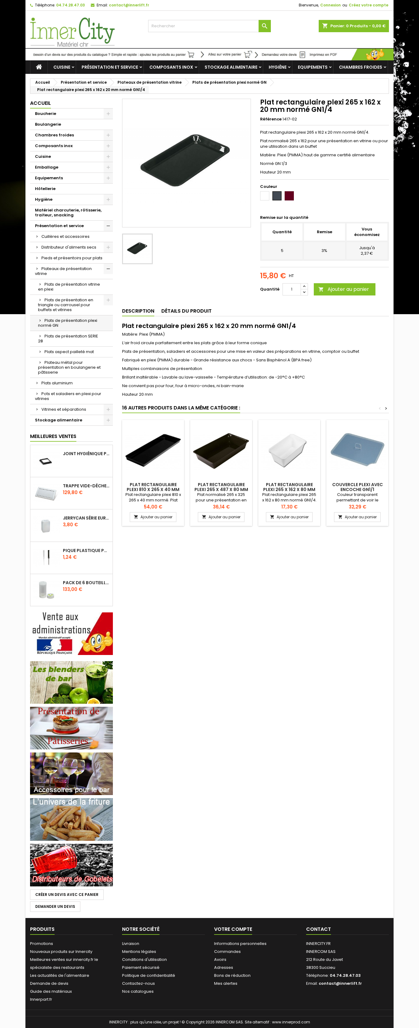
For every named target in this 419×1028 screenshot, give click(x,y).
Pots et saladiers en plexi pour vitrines (68, 396)
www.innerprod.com (291, 1022)
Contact (318, 929)
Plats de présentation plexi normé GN (67, 323)
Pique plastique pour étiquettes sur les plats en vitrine (86, 550)
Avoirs (220, 959)
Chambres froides (360, 67)
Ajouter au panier (343, 289)
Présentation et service (110, 67)
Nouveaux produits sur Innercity (61, 951)
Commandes (227, 951)
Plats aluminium (57, 383)
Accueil (40, 103)
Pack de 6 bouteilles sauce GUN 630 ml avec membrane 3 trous (86, 582)
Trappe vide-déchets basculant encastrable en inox (86, 485)
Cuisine (61, 67)
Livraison (130, 943)
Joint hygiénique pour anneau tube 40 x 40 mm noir (86, 453)
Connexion (330, 5)
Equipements (313, 67)
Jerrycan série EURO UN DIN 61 (86, 518)
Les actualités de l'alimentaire (59, 975)
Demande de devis (49, 983)
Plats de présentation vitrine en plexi (69, 286)
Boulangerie (48, 124)
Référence (271, 119)
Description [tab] (138, 310)
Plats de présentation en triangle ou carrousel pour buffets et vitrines (65, 305)
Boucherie (45, 113)
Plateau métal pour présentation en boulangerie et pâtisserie (69, 367)
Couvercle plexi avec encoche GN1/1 (357, 487)
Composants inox (171, 67)
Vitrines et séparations (63, 409)
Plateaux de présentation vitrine (63, 271)
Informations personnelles (240, 943)
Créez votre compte (368, 5)
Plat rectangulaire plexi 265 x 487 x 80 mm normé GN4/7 (221, 489)
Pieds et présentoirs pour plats (71, 258)
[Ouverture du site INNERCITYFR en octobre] (209, 54)
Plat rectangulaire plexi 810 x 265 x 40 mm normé (153, 489)
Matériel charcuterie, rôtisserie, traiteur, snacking (68, 212)
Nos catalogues (138, 991)
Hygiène (277, 67)
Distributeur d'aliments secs (68, 247)
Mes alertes (225, 983)
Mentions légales (139, 951)
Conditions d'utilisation (144, 959)
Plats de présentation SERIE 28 (68, 338)
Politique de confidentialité (148, 975)
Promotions (41, 943)
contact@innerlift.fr (129, 5)
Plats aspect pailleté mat (69, 352)
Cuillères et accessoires (65, 236)
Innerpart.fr (41, 999)
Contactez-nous (138, 983)
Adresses (223, 967)
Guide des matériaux (51, 991)
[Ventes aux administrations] (71, 633)
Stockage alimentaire (231, 67)
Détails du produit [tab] (186, 310)
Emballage (46, 167)
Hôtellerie (45, 189)
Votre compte (233, 929)
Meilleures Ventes (53, 436)
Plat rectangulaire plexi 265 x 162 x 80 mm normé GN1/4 (289, 489)
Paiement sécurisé (141, 967)
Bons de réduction (232, 975)
